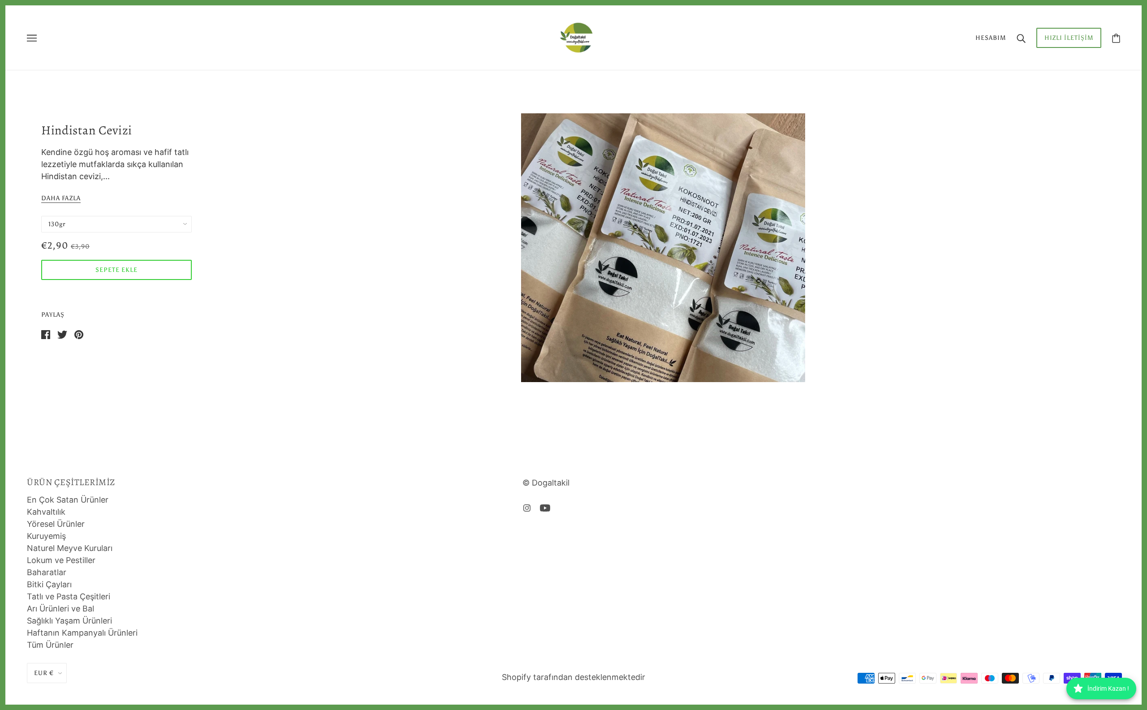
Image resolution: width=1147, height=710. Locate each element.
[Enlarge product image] (663, 247)
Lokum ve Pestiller (61, 560)
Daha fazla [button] (61, 198)
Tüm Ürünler (50, 645)
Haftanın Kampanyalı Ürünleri (82, 632)
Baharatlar (46, 572)
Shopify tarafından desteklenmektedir (573, 677)
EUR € (44, 673)
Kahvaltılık (46, 511)
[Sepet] (1116, 38)
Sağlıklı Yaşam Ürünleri (69, 620)
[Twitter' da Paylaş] (62, 334)
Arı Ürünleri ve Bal (60, 608)
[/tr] (576, 37)
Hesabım (990, 38)
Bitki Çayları (49, 584)
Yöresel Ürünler (56, 524)
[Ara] (1021, 38)
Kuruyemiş (46, 536)
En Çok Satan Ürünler (67, 499)
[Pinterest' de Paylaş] (78, 334)
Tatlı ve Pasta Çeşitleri (68, 596)
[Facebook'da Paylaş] (45, 334)
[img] (527, 507)
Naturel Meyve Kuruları (69, 548)
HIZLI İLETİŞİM (1068, 38)
